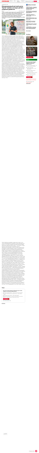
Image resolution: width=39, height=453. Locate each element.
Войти (35, 1)
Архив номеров (18, 1)
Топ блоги (28, 34)
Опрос (28, 59)
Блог (15, 0)
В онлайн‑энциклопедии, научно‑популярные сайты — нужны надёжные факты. (13, 294)
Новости (11, 0)
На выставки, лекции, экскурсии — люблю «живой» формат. (11, 295)
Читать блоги (30, 57)
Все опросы (3, 303)
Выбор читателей (32, 4)
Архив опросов (28, 83)
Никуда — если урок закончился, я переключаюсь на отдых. (11, 297)
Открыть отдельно (29, 82)
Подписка (22, 0)
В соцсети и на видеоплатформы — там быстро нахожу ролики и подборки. (13, 292)
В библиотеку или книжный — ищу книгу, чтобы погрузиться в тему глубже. (13, 296)
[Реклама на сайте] (36, 451)
